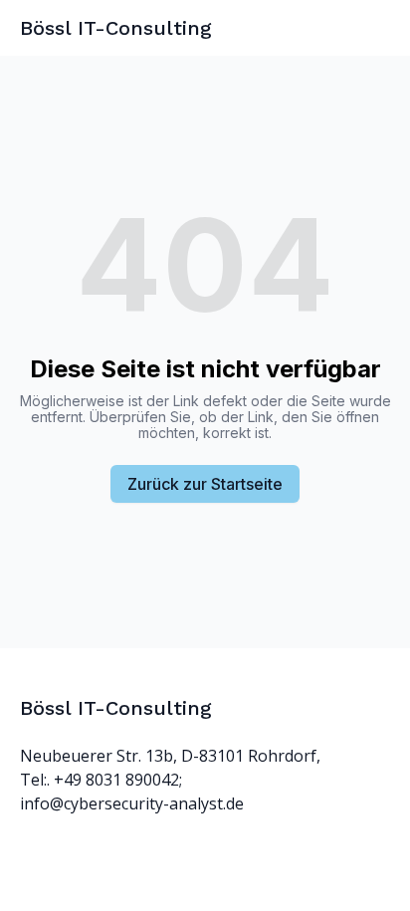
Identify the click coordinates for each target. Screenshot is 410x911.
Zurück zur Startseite (205, 484)
